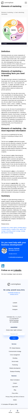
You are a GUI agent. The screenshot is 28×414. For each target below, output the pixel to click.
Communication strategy (15, 351)
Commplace (7, 2)
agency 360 (23, 229)
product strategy (16, 231)
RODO (15, 400)
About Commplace (15, 380)
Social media (15, 361)
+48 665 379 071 (13, 253)
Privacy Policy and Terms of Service (15, 396)
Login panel (15, 386)
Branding (15, 358)
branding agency (22, 227)
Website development (14, 368)
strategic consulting (6, 231)
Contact (15, 383)
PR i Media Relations (15, 348)
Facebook (14, 306)
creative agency (13, 227)
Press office (15, 393)
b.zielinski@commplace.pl (16, 257)
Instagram (14, 309)
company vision (15, 229)
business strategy (8, 232)
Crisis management (15, 354)
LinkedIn (17, 270)
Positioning (15, 364)
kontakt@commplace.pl (14, 292)
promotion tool (5, 227)
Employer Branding (15, 371)
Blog (15, 390)
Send (14, 338)
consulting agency (5, 229)
